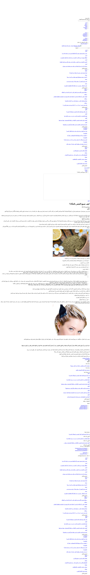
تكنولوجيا (85, 27)
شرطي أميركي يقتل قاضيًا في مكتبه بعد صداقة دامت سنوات (75, 66)
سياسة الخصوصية (83, 453)
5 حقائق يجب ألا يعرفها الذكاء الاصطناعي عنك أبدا (77, 135)
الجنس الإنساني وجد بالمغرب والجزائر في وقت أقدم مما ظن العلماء (73, 62)
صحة (86, 23)
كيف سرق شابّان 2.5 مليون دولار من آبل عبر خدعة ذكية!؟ (75, 139)
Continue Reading (86, 358)
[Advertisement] (53, 9)
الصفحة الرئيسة (84, 43)
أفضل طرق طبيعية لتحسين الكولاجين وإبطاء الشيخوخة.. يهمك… (77, 442)
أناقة (86, 26)
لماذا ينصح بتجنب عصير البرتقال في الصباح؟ (78, 72)
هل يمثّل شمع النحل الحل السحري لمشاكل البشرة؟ (76, 111)
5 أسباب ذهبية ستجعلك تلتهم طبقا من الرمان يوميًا (77, 77)
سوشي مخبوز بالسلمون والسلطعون (79, 159)
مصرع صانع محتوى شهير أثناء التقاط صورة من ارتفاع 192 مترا (74, 53)
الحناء (88, 359)
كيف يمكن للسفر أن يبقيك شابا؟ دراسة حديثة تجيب (76, 81)
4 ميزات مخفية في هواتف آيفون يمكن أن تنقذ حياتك (76, 144)
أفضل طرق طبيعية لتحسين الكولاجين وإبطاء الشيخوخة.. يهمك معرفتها (73, 120)
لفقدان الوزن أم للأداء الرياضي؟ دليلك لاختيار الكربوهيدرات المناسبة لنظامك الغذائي (70, 96)
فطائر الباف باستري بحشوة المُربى (80, 150)
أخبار (86, 22)
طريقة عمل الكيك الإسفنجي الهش (83, 370)
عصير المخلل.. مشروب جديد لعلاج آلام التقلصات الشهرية (75, 85)
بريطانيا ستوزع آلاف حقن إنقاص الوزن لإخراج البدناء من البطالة (74, 92)
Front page (85, 452)
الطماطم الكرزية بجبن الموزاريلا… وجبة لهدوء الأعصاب (76, 154)
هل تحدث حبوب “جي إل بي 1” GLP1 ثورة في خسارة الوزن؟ (75, 105)
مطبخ (86, 28)
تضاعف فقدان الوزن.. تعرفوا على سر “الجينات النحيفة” (76, 100)
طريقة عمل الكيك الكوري (82, 163)
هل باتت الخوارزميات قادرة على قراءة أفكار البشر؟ (76, 131)
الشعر (86, 359)
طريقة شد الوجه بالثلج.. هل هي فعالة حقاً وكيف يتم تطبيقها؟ (75, 124)
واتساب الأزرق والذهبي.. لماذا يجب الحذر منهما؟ (80, 365)
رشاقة (85, 25)
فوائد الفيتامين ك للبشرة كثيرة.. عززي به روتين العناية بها (75, 116)
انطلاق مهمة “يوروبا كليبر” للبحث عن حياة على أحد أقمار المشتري (73, 57)
